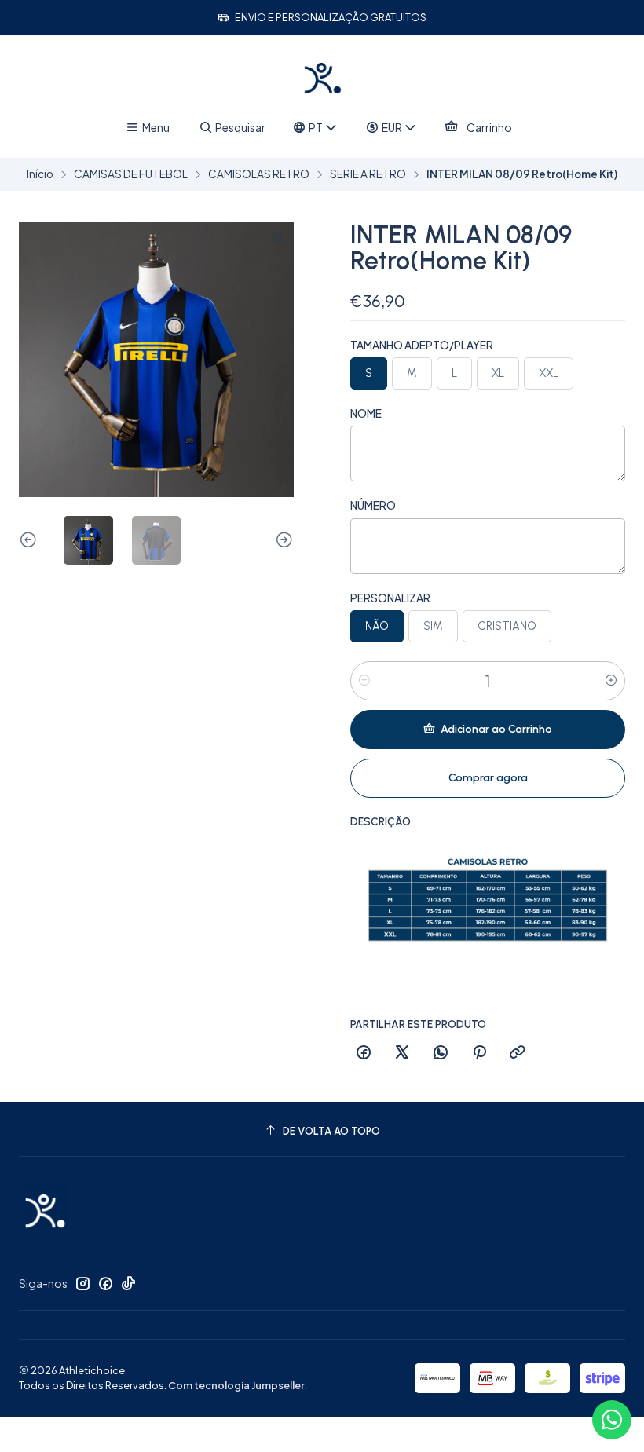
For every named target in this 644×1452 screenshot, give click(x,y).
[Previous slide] (30, 540)
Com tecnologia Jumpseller (236, 1385)
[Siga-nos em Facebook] (105, 1283)
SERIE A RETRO (368, 174)
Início (40, 174)
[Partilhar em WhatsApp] (440, 1053)
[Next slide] (282, 540)
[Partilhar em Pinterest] (479, 1053)
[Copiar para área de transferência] (517, 1053)
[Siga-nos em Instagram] (82, 1283)
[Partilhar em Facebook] (363, 1053)
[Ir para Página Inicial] (322, 77)
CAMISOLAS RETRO (258, 174)
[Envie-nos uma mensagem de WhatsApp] (611, 1419)
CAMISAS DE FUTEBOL (131, 174)
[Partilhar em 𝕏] (402, 1053)
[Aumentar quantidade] (611, 681)
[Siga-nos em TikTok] (128, 1283)
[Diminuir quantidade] (364, 681)
